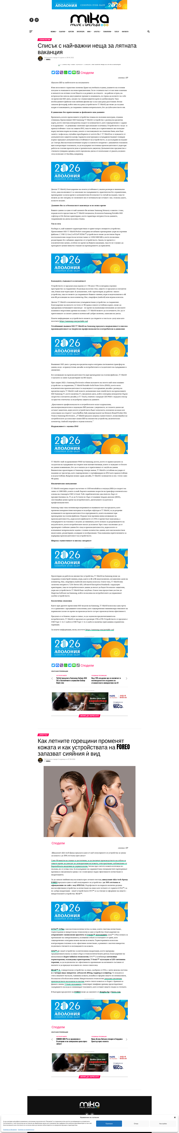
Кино (89, 31)
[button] (175, 1117)
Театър (116, 31)
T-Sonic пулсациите (73, 984)
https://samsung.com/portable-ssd (73, 321)
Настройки (163, 1123)
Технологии (107, 31)
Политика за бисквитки (10, 1129)
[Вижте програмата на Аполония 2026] (89, 9)
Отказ (136, 1123)
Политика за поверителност (26, 1129)
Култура (71, 31)
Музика (53, 31)
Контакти (125, 31)
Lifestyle (97, 31)
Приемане (109, 1123)
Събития (62, 31)
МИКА (48, 59)
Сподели (87, 72)
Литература (80, 31)
